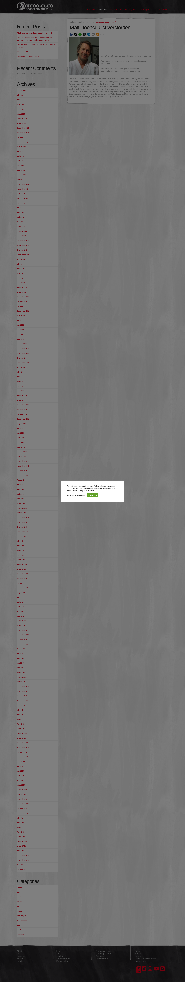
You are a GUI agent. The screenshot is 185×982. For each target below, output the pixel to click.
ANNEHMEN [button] (92, 495)
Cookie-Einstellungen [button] (76, 495)
